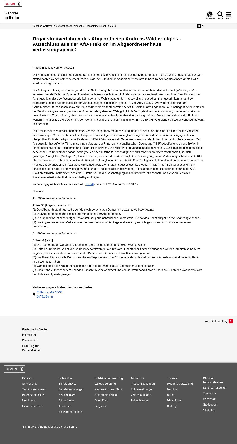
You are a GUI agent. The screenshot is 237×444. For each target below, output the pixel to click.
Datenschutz (30, 340)
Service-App (30, 383)
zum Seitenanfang (216, 321)
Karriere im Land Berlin (109, 389)
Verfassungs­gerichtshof (69, 25)
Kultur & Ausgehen (214, 387)
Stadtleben (210, 404)
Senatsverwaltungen (71, 389)
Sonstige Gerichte (42, 25)
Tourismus (209, 393)
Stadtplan (209, 410)
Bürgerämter (66, 400)
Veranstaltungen (141, 394)
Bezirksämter (66, 394)
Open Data (101, 400)
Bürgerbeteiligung (106, 394)
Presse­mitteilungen (96, 25)
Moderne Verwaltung (180, 383)
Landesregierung (105, 383)
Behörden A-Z (67, 383)
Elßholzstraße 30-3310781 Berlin (49, 294)
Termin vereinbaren (34, 389)
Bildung (172, 406)
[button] (200, 26)
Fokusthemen (139, 400)
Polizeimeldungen (142, 389)
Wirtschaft (209, 398)
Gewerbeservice (32, 406)
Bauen (171, 394)
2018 (113, 25)
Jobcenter (64, 406)
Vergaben (101, 406)
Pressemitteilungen (143, 383)
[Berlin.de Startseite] (13, 4)
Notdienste (29, 400)
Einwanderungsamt (70, 411)
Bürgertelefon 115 (33, 394)
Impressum (29, 334)
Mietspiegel (174, 400)
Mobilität (172, 389)
